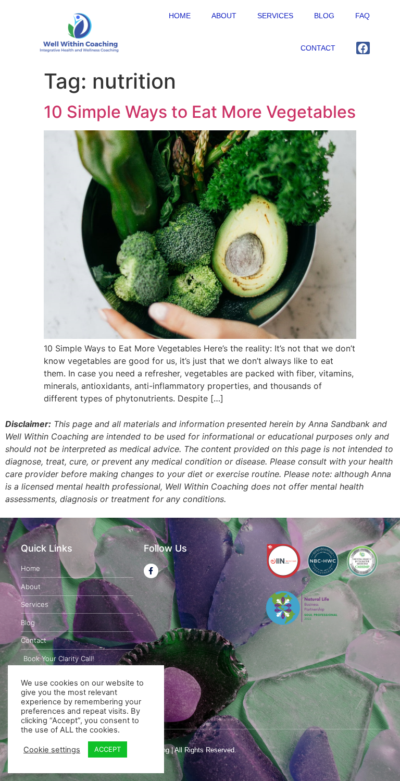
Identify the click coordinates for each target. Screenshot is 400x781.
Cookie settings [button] (51, 749)
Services (275, 15)
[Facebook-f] (151, 571)
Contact (318, 48)
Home (180, 15)
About (223, 15)
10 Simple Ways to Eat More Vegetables (200, 112)
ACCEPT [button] (107, 749)
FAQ (362, 15)
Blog (324, 15)
